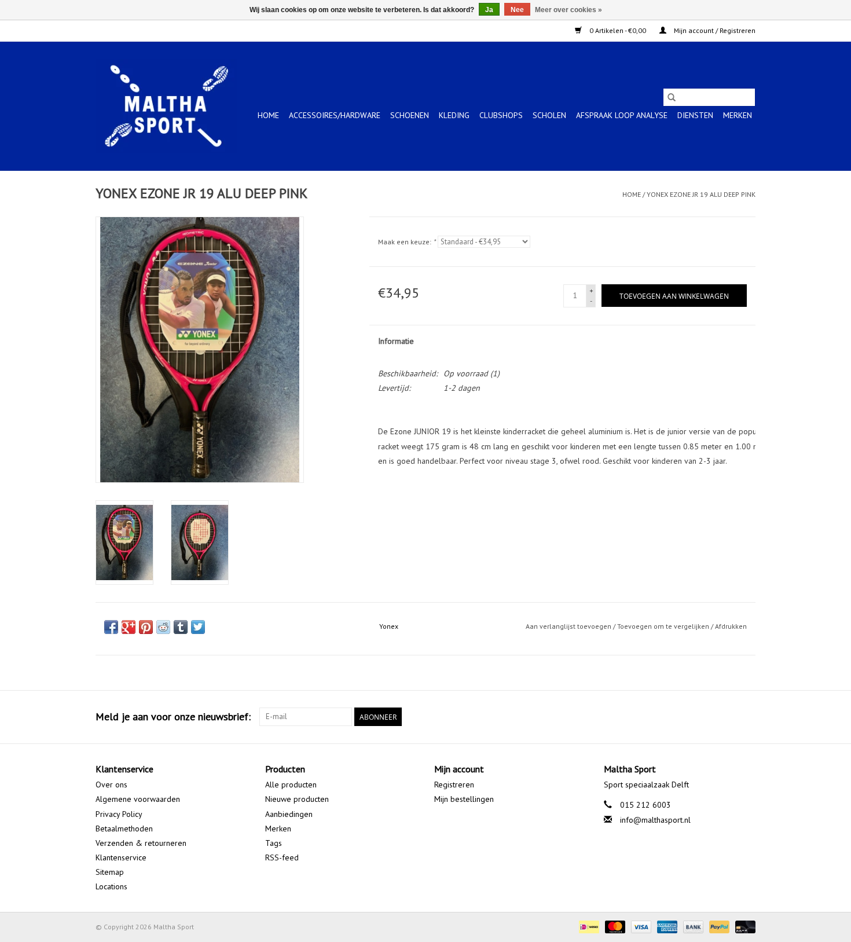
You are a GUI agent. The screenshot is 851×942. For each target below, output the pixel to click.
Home (268, 115)
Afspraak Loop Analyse (621, 115)
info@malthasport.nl (655, 820)
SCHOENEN (409, 115)
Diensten (695, 115)
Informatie (396, 341)
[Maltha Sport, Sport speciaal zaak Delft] (166, 106)
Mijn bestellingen (464, 799)
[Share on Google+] (128, 627)
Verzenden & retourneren (141, 843)
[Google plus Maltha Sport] (725, 717)
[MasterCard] (614, 926)
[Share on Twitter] (198, 627)
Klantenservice (121, 857)
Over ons (111, 784)
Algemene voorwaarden (138, 799)
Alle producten (291, 784)
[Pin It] (146, 627)
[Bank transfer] (692, 926)
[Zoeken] (671, 97)
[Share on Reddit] (163, 627)
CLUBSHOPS (501, 115)
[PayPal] (718, 926)
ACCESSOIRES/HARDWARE (334, 115)
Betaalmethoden (124, 828)
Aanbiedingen (289, 814)
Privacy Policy (119, 814)
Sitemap (110, 872)
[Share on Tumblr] (181, 627)
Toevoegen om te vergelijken (664, 626)
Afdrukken (731, 626)
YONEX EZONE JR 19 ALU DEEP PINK (701, 194)
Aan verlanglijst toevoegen (569, 626)
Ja (489, 10)
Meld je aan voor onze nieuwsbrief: (173, 716)
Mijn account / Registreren (713, 30)
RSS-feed (282, 857)
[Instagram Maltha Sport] (746, 717)
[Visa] (640, 926)
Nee (517, 10)
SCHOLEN (549, 115)
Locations (111, 886)
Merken (737, 115)
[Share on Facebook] (111, 627)
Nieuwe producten (297, 799)
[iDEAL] (587, 926)
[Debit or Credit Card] (743, 926)
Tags (273, 843)
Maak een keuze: (406, 241)
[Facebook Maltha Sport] (704, 717)
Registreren (454, 784)
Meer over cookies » (568, 10)
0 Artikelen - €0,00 (618, 30)
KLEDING (454, 115)
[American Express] (666, 926)
